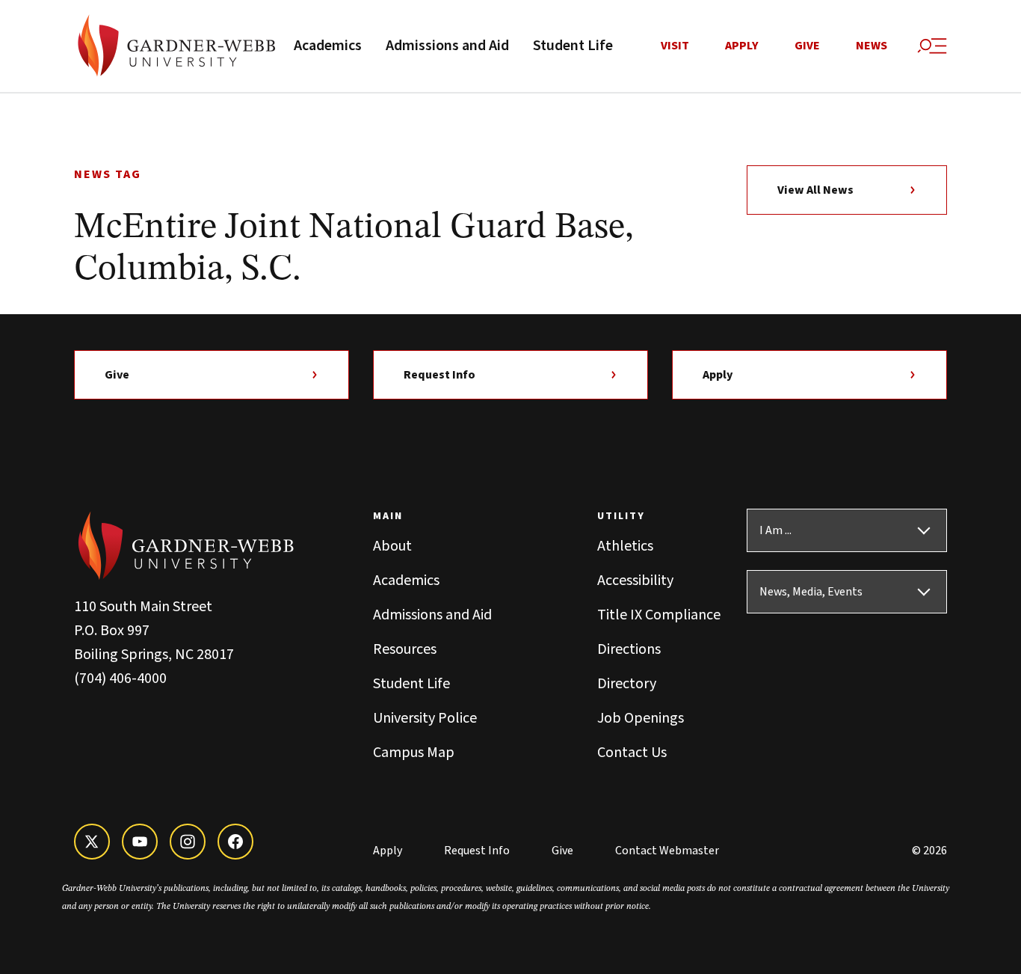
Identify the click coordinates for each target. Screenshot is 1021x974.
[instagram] (188, 842)
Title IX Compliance (659, 614)
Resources (405, 649)
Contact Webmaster (667, 850)
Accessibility (635, 580)
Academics (328, 45)
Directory (626, 683)
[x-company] (92, 842)
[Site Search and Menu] (932, 46)
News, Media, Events (811, 592)
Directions (629, 649)
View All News (815, 190)
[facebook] (235, 842)
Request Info (439, 375)
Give (807, 45)
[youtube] (140, 842)
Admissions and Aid (447, 45)
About (392, 546)
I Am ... (775, 530)
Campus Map (413, 752)
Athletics (625, 546)
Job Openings (640, 718)
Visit (675, 45)
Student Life (573, 45)
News (871, 45)
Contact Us (632, 752)
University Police (425, 718)
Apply (742, 45)
